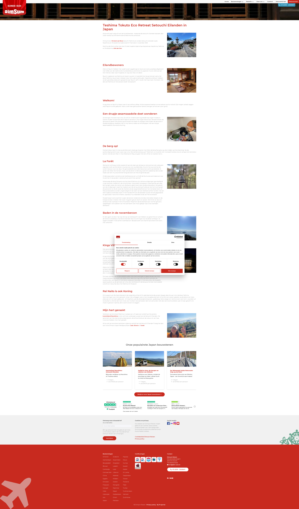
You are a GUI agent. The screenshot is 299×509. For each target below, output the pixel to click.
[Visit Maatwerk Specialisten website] (138, 465)
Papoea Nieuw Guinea (125, 460)
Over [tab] (172, 242)
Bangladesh (107, 463)
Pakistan (116, 500)
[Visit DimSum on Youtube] (171, 478)
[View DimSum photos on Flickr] (171, 423)
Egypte (105, 478)
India (104, 491)
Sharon (136, 325)
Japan (105, 500)
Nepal (115, 491)
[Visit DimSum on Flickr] (172, 478)
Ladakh (115, 466)
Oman (115, 497)
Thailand (126, 482)
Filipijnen (106, 485)
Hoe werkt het (281, 1)
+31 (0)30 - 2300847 (287, 5)
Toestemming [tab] (126, 242)
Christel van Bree (117, 41)
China (105, 475)
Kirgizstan (116, 463)
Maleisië (115, 475)
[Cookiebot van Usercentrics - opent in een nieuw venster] (176, 237)
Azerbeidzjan (107, 460)
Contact (270, 1)
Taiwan (125, 478)
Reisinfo (249, 1)
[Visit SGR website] (137, 459)
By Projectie (161, 504)
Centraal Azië (107, 472)
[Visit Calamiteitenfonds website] (154, 459)
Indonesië (106, 494)
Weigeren (127, 271)
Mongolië (116, 485)
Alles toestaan (172, 271)
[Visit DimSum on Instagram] (169, 478)
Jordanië (116, 457)
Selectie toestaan (149, 271)
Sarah (143, 325)
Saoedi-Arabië (125, 467)
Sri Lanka (126, 472)
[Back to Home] (14, 8)
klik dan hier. (118, 48)
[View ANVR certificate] (148, 459)
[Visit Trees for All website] (159, 459)
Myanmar (116, 488)
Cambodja (106, 469)
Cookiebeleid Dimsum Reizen (145, 436)
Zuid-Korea (126, 497)
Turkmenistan (127, 491)
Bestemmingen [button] (236, 1)
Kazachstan (116, 460)
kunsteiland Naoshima (110, 316)
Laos (114, 469)
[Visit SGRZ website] (143, 459)
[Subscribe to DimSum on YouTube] (178, 423)
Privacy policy (139, 439)
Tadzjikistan (127, 475)
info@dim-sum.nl (174, 465)
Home (227, 1)
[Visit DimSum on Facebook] (168, 423)
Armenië (105, 457)
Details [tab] (149, 242)
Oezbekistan (117, 494)
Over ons (259, 1)
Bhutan (105, 466)
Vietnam (126, 494)
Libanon (116, 472)
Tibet (124, 485)
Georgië (105, 488)
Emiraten (106, 482)
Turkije (125, 488)
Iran (104, 497)
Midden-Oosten (115, 480)
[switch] (141, 264)
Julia (131, 325)
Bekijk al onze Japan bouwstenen (149, 394)
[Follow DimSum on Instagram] (175, 423)
